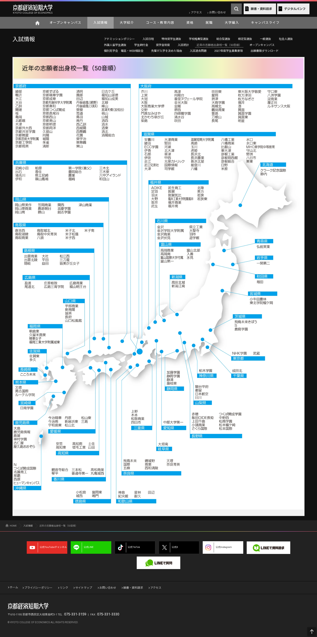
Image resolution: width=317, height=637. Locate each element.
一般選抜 (265, 39)
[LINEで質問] (158, 563)
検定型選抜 (245, 39)
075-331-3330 (108, 614)
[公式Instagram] (223, 547)
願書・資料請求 (261, 9)
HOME (13, 525)
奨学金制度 (163, 45)
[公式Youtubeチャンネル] (47, 547)
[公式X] (179, 547)
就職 (209, 23)
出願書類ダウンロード (265, 50)
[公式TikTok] (135, 547)
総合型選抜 (223, 39)
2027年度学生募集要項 (228, 50)
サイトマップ (83, 587)
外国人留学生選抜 (115, 45)
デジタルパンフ (295, 9)
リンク (64, 587)
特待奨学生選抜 (171, 39)
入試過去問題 (198, 50)
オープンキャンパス (66, 23)
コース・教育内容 (160, 23)
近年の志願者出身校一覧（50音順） (219, 45)
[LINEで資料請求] (268, 547)
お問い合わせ (217, 12)
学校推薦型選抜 (199, 39)
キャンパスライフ (265, 23)
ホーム (37, 23)
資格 (189, 23)
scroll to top (311, 631)
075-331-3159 (75, 614)
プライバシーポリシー (38, 587)
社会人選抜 (286, 39)
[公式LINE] (91, 547)
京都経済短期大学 (33, 9)
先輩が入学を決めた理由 (166, 50)
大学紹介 (127, 23)
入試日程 (148, 39)
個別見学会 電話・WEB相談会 (123, 50)
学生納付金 (141, 45)
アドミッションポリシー (119, 39)
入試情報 (100, 23)
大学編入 (232, 23)
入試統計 (183, 45)
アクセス (196, 12)
